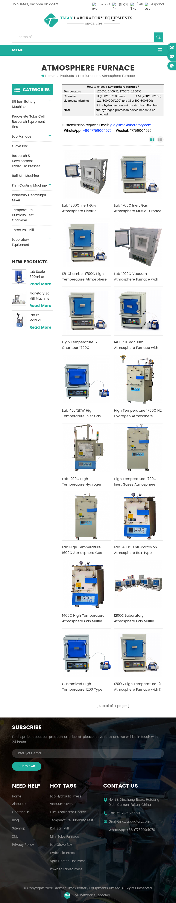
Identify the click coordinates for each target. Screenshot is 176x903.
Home (50, 76)
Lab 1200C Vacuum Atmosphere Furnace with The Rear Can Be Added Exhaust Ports (136, 276)
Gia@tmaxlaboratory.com (129, 821)
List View (160, 139)
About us (19, 804)
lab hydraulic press (65, 796)
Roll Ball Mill (59, 828)
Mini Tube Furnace (64, 836)
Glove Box (19, 146)
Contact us (21, 812)
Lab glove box (61, 845)
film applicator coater (68, 812)
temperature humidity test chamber (73, 820)
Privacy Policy (23, 845)
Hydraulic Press (62, 853)
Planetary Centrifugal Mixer (29, 198)
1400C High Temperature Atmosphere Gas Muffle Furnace (83, 618)
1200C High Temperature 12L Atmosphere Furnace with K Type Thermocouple (138, 686)
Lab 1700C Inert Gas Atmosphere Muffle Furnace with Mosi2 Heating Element (137, 208)
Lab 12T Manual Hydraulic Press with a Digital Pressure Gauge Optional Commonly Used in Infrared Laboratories (39, 318)
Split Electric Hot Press (67, 861)
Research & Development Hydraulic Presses (26, 161)
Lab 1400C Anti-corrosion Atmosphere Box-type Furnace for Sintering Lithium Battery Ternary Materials (138, 550)
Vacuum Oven (61, 804)
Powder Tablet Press (66, 869)
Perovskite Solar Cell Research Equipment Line (28, 122)
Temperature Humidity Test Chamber (22, 215)
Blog (15, 820)
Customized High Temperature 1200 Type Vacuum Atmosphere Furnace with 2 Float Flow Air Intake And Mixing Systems (86, 686)
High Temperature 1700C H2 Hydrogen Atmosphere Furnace (138, 413)
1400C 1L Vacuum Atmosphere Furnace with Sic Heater (136, 345)
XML (15, 836)
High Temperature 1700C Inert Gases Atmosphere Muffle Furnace (135, 481)
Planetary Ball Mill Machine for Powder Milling (40, 296)
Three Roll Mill (23, 230)
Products (67, 76)
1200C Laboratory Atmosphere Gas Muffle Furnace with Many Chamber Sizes (134, 618)
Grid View (152, 139)
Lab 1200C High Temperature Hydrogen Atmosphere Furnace (82, 481)
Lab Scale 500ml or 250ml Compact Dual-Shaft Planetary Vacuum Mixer (40, 274)
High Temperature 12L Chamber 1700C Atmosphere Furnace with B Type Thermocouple (85, 345)
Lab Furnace (87, 76)
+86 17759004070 (140, 830)
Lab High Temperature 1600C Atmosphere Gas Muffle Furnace (82, 550)
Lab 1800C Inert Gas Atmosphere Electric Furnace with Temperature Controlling (85, 208)
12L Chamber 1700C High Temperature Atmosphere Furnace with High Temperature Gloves (84, 276)
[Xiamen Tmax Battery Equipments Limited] (88, 20)
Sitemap (18, 828)
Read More (40, 284)
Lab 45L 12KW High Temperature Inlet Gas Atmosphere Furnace (81, 413)
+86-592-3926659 (124, 813)
